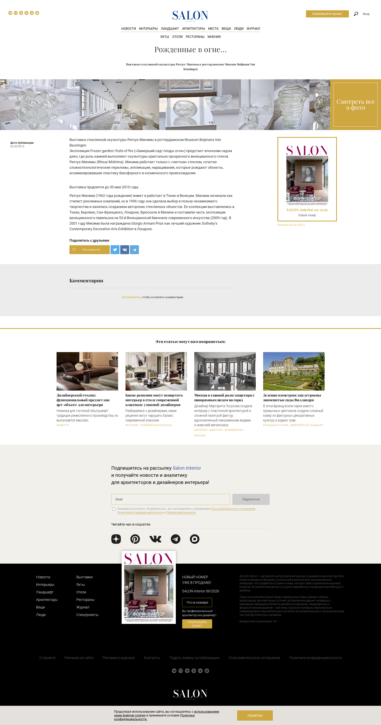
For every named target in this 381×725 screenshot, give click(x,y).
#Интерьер (132, 425)
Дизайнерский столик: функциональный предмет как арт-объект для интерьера (83, 400)
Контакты (152, 658)
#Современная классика (156, 425)
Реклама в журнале (119, 658)
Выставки (84, 577)
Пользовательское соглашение (254, 658)
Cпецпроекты (87, 615)
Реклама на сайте (78, 658)
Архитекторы (193, 29)
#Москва (199, 435)
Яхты (164, 37)
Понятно (255, 716)
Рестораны (195, 37)
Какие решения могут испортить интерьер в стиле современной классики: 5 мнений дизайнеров (154, 400)
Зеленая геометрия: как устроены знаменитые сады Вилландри (292, 397)
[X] (115, 249)
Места (213, 29)
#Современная (234, 430)
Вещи (226, 29)
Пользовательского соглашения (233, 508)
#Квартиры (216, 430)
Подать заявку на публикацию (194, 658)
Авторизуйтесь (131, 297)
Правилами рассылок (181, 512)
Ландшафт (170, 29)
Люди (238, 29)
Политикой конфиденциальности (140, 512)
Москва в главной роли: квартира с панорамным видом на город (224, 397)
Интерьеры (148, 29)
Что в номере (197, 602)
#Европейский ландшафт (307, 425)
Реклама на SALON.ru (291, 224)
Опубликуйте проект (327, 14)
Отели (177, 37)
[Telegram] (134, 249)
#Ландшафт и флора (276, 425)
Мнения (214, 37)
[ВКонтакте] (124, 249)
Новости (128, 29)
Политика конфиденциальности (315, 658)
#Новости (63, 425)
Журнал (253, 29)
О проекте (47, 658)
